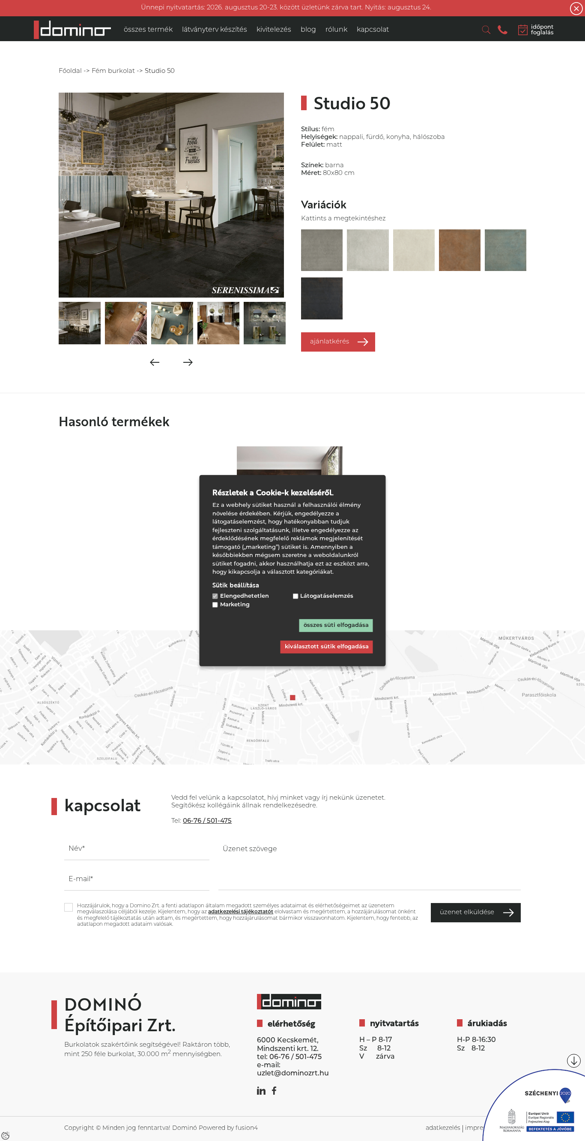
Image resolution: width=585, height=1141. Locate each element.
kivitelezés (274, 30)
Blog (308, 30)
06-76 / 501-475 (295, 1057)
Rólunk (336, 30)
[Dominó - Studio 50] (72, 30)
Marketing (235, 605)
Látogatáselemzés (326, 596)
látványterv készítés (214, 30)
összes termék (148, 30)
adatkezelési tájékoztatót (240, 912)
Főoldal (70, 71)
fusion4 (247, 1128)
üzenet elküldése (467, 912)
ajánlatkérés (329, 342)
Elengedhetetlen (244, 596)
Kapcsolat (373, 30)
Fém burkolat (113, 71)
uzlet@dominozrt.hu (293, 1073)
